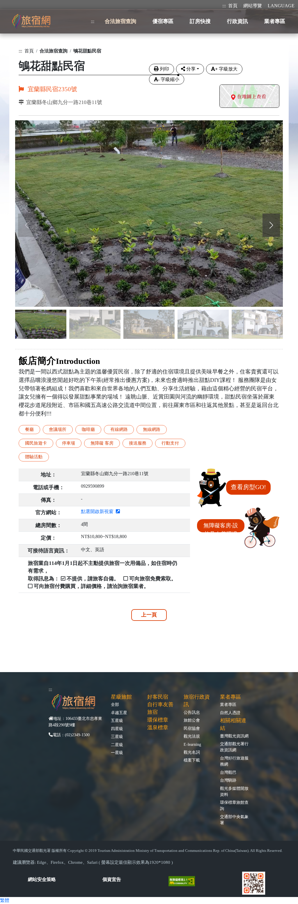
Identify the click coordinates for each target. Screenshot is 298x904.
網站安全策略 (42, 879)
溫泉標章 (157, 727)
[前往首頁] (31, 21)
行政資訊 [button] (237, 21)
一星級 (117, 752)
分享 (191, 68)
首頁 (232, 5)
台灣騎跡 (228, 780)
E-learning (192, 744)
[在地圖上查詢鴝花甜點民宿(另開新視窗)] (249, 96)
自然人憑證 (230, 712)
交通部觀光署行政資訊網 (234, 746)
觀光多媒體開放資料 (234, 791)
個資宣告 (111, 879)
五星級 (117, 720)
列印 (164, 68)
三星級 (117, 736)
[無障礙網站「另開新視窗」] (184, 880)
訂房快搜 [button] (200, 21)
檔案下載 (192, 760)
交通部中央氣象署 (234, 819)
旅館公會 (192, 720)
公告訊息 (192, 712)
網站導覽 (252, 5)
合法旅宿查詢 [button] (120, 21)
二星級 (117, 744)
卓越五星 (119, 712)
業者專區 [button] (274, 21)
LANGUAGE (281, 5)
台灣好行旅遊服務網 (234, 761)
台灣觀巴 (228, 772)
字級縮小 (168, 79)
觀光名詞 (192, 752)
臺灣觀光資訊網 (234, 736)
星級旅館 (121, 697)
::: (224, 5)
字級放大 (226, 68)
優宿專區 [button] (162, 21)
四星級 (117, 728)
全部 (115, 704)
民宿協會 (192, 728)
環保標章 (157, 720)
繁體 (4, 900)
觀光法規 (192, 736)
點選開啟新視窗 (98, 511)
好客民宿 (157, 697)
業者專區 (228, 704)
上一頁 (149, 615)
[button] (271, 225)
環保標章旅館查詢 (234, 805)
